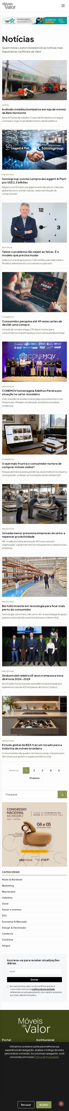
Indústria (7, 897)
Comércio (7, 933)
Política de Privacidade (46, 1056)
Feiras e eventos (11, 909)
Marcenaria (8, 891)
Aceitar (44, 1104)
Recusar (26, 1104)
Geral (5, 903)
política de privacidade (43, 989)
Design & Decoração (14, 927)
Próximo (35, 778)
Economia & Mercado (14, 921)
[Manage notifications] (61, 1103)
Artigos (6, 945)
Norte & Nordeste (12, 879)
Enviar (34, 979)
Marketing (8, 885)
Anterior (14, 770)
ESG (4, 915)
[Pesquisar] (1, 1103)
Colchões (7, 939)
